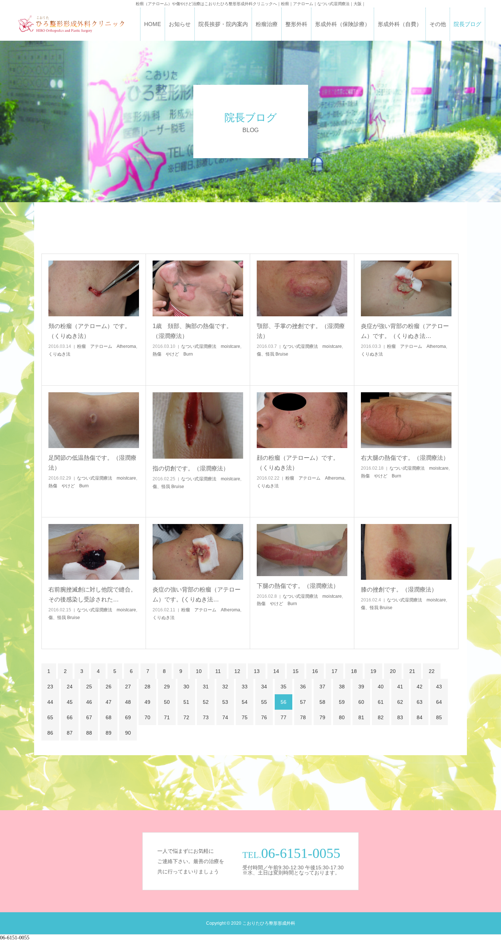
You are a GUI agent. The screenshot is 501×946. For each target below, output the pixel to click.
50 (167, 702)
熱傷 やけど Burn (173, 354)
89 (108, 733)
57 (303, 702)
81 (361, 717)
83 (400, 717)
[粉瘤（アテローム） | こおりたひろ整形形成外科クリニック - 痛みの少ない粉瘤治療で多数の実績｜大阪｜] (71, 24)
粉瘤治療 (267, 24)
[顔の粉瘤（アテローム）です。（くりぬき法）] (302, 420)
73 (206, 717)
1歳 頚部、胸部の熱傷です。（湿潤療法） (192, 331)
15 (296, 671)
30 (186, 687)
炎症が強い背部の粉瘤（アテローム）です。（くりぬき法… (405, 331)
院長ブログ (467, 24)
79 (322, 717)
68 (108, 717)
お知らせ (180, 24)
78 (303, 717)
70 (147, 717)
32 (225, 687)
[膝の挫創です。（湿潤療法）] (406, 552)
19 (373, 671)
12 (237, 671)
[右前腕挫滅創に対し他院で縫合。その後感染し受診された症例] (93, 552)
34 (264, 687)
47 (108, 702)
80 (342, 717)
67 (89, 717)
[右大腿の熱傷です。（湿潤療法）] (406, 420)
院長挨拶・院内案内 (223, 24)
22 (432, 671)
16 (315, 671)
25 (89, 687)
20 (393, 671)
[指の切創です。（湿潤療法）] (198, 425)
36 (303, 687)
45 (70, 702)
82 (381, 717)
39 (361, 687)
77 (283, 717)
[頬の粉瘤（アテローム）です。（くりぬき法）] (93, 288)
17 (334, 671)
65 (50, 717)
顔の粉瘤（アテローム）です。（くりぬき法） (298, 463)
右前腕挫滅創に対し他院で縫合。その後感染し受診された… (92, 594)
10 (199, 671)
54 (245, 702)
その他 (437, 24)
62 (400, 702)
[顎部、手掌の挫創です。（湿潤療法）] (302, 288)
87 (70, 733)
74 (225, 717)
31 (206, 687)
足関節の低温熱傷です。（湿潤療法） (92, 463)
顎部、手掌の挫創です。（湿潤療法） (301, 331)
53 (225, 702)
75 (245, 717)
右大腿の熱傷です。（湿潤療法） (405, 458)
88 (89, 733)
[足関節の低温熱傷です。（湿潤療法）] (93, 420)
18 (354, 671)
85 (439, 717)
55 (264, 702)
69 (128, 717)
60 (361, 702)
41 (400, 687)
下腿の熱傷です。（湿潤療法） (298, 586)
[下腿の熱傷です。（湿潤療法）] (302, 550)
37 (322, 687)
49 (147, 702)
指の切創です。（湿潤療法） (191, 468)
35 (283, 687)
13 (257, 671)
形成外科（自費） (400, 24)
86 (50, 733)
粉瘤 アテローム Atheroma (106, 346)
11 (218, 671)
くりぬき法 (59, 354)
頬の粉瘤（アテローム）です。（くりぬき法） (89, 331)
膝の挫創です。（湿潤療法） (399, 589)
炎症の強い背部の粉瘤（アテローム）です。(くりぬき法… (197, 594)
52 (206, 702)
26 (108, 687)
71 (167, 717)
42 (420, 687)
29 (167, 687)
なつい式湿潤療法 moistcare (210, 346)
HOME (152, 24)
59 (342, 702)
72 (186, 717)
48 (128, 702)
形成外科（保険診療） (342, 24)
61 (381, 702)
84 (420, 717)
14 (276, 671)
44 (50, 702)
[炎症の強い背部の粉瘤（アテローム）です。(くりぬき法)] (198, 552)
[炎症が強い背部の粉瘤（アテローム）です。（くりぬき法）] (406, 288)
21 (412, 671)
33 (245, 687)
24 (70, 687)
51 (186, 702)
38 (342, 687)
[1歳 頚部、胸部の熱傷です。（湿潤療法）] (198, 288)
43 (439, 687)
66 (70, 717)
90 (128, 733)
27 (128, 687)
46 (89, 702)
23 (50, 687)
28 (147, 687)
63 (420, 702)
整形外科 (296, 24)
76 (264, 717)
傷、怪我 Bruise (272, 354)
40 (381, 687)
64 (439, 702)
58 (322, 702)
